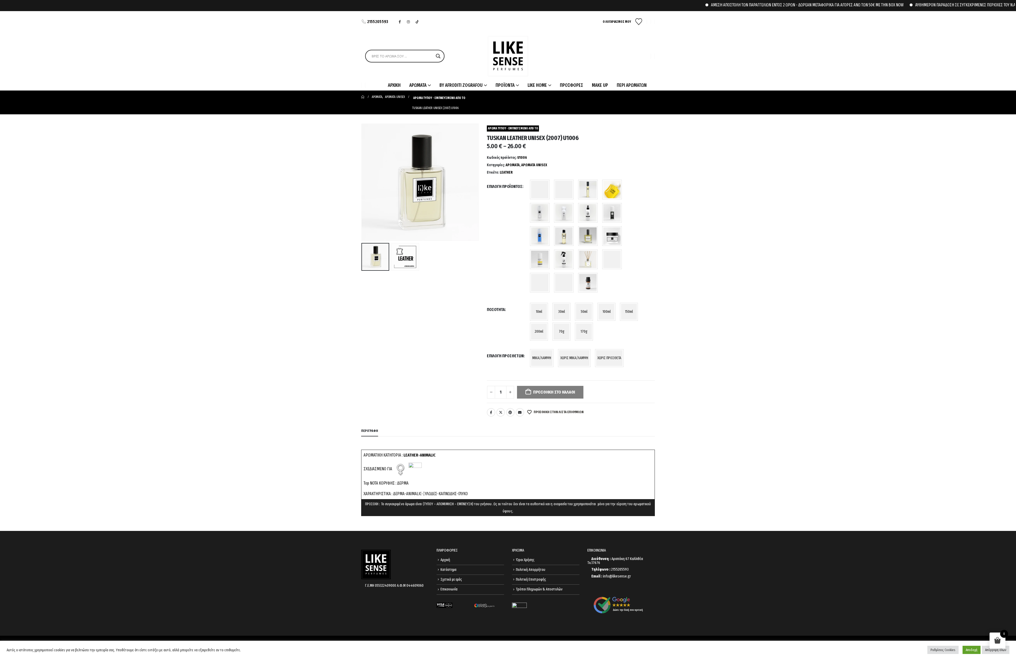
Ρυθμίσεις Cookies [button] (943, 650)
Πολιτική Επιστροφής (531, 579)
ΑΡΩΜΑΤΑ (513, 165)
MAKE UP (600, 85)
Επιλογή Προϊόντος (504, 186)
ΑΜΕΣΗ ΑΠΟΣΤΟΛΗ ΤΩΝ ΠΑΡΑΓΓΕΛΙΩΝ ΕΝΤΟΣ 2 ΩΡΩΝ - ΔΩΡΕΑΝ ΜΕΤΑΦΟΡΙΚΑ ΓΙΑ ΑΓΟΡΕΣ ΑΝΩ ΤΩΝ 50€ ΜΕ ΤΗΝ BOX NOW (786, 4)
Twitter (500, 412)
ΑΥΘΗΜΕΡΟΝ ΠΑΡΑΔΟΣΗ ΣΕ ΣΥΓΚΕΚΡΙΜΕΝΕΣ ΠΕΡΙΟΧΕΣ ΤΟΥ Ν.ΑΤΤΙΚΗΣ (949, 4)
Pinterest (510, 412)
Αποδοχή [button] (971, 650)
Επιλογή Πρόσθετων (505, 355)
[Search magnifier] (438, 56)
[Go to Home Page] (362, 97)
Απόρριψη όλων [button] (995, 650)
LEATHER (506, 172)
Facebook (491, 412)
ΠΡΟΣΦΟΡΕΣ (571, 85)
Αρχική (445, 560)
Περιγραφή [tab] (369, 431)
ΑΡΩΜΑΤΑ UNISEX (534, 165)
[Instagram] (408, 21)
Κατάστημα (448, 569)
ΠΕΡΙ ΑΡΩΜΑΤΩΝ (632, 85)
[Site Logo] (508, 56)
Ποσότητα (496, 309)
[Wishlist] (639, 21)
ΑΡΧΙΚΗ (394, 85)
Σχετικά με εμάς (451, 579)
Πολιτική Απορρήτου (530, 569)
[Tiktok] (417, 21)
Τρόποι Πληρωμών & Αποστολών (539, 589)
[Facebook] (399, 21)
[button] (362, 182)
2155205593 (377, 21)
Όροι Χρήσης (525, 560)
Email (520, 412)
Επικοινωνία (449, 589)
